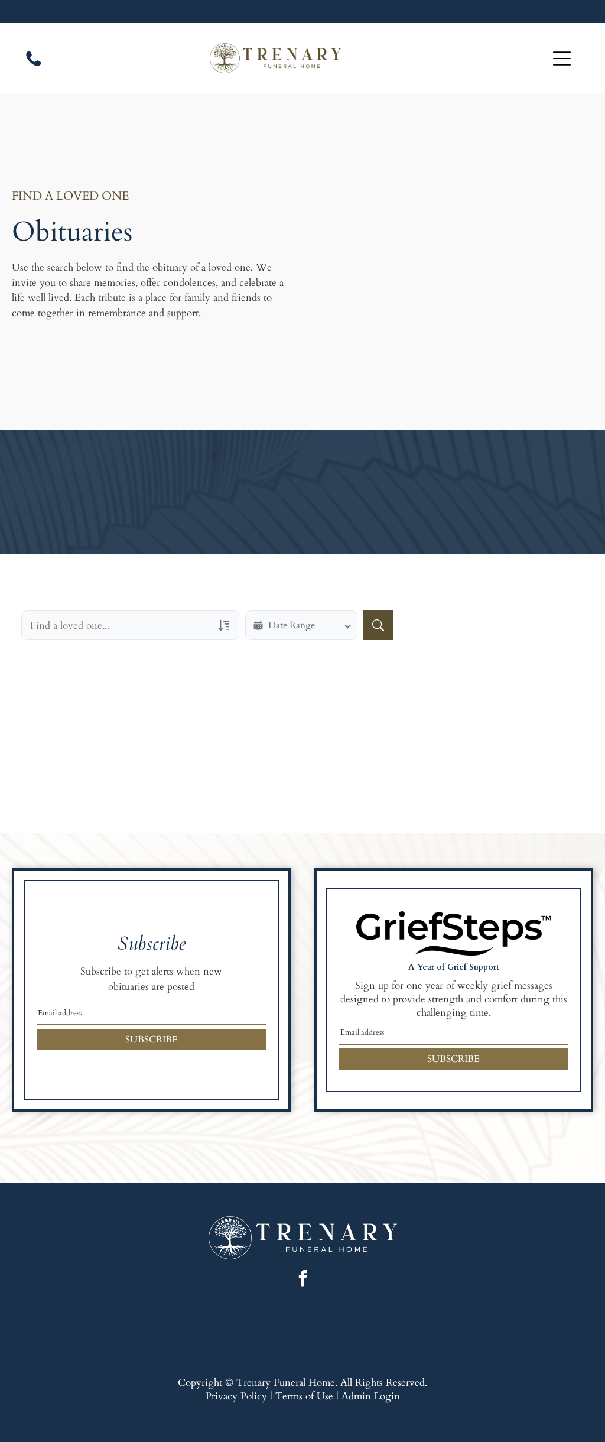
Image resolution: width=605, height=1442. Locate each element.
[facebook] (302, 1279)
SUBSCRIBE (151, 1039)
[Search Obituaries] (378, 625)
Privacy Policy (236, 1396)
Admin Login (370, 1396)
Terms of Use (304, 1396)
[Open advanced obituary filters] (224, 625)
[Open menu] (562, 58)
